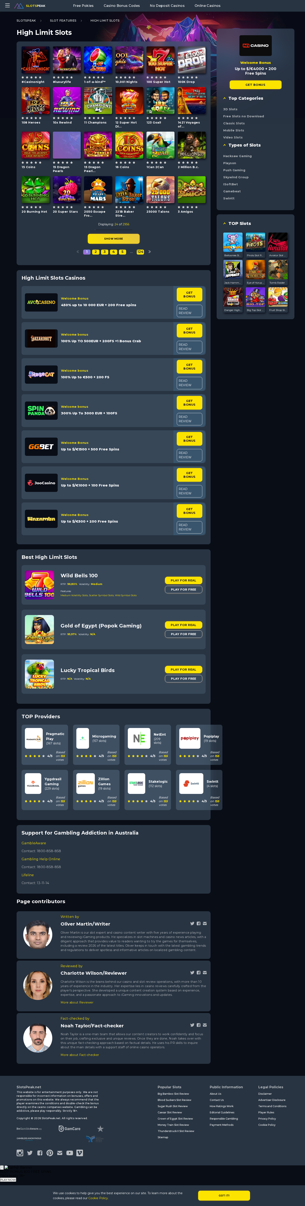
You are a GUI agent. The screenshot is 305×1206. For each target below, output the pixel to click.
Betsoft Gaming (191, 132)
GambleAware (34, 843)
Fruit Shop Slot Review (278, 310)
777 (103, 70)
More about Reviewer (77, 1002)
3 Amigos (185, 212)
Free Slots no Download (243, 116)
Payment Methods (221, 1124)
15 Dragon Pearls (61, 169)
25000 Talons (158, 212)
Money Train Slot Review (173, 1124)
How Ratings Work (221, 1106)
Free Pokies (83, 6)
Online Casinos (208, 6)
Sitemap (163, 1137)
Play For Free (183, 589)
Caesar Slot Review (170, 1112)
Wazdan (35, 134)
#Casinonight (33, 82)
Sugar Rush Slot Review (173, 1106)
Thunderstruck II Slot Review (176, 1131)
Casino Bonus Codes (122, 6)
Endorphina (66, 49)
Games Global (35, 90)
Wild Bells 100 (79, 576)
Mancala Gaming (35, 49)
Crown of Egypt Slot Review (175, 1118)
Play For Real (183, 580)
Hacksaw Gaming (237, 156)
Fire (165, 71)
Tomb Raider (277, 282)
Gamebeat (232, 191)
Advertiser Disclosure (271, 1100)
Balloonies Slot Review (233, 255)
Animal (165, 157)
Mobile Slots (233, 130)
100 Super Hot (158, 82)
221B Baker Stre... (124, 213)
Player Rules (266, 1112)
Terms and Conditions (272, 1106)
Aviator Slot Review (278, 255)
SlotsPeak (26, 20)
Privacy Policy (267, 1118)
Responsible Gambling (224, 1118)
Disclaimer (265, 1093)
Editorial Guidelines (222, 1112)
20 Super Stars (65, 212)
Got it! (224, 1195)
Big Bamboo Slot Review (173, 1093)
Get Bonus (189, 294)
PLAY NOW (8, 1179)
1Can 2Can (155, 167)
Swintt (228, 198)
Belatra (66, 179)
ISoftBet (230, 184)
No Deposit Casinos (167, 6)
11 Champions (95, 122)
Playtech (98, 49)
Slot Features (63, 20)
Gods (134, 70)
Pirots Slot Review (255, 255)
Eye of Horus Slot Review (255, 282)
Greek (71, 70)
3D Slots (230, 109)
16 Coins (122, 167)
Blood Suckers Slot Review (174, 1100)
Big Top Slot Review (255, 310)
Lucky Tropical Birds (88, 670)
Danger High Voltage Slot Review (233, 310)
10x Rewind (62, 122)
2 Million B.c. (188, 167)
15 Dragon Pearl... (92, 169)
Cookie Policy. (98, 1198)
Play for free (37, 61)
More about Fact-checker (80, 1055)
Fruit (134, 201)
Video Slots (233, 137)
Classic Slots (234, 123)
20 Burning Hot (34, 212)
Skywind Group (236, 177)
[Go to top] (297, 1198)
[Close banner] (2, 1167)
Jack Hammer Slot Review (233, 282)
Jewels (134, 112)
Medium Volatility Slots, (75, 595)
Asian (40, 112)
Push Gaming (234, 170)
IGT (191, 89)
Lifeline (28, 875)
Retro (134, 155)
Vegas (40, 71)
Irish (196, 200)
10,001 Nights (126, 82)
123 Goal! (153, 122)
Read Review (185, 311)
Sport (102, 112)
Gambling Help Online (41, 859)
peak (35, 6)
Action (196, 70)
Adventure (191, 158)
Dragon (71, 155)
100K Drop (186, 82)
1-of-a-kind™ (95, 82)
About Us (215, 1093)
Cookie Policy (267, 1124)
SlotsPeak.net (29, 1087)
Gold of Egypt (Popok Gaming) (101, 626)
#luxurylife (62, 82)
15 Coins (28, 167)
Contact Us (217, 1100)
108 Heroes (31, 122)
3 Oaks (67, 134)
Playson (229, 163)
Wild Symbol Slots (126, 595)
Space (102, 201)
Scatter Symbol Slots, (102, 595)
